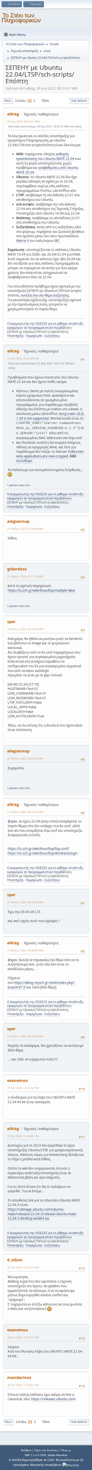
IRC (56, 240)
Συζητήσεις (52, 336)
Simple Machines (58, 1455)
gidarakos (17, 569)
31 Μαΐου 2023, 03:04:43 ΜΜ (25, 758)
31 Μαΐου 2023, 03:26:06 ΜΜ (25, 812)
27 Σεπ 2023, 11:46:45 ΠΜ (23, 1136)
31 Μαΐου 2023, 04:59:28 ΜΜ (25, 1036)
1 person (12, 485)
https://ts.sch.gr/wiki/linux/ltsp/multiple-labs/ (41, 590)
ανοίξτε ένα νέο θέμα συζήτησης (45, 295)
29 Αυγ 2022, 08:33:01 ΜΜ (23, 121)
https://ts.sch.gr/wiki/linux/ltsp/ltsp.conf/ (38, 848)
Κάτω (7, 101)
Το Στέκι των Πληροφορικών (21, 17)
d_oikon (15, 1260)
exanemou (17, 1080)
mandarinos (19, 1377)
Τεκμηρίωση (34, 336)
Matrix (21, 240)
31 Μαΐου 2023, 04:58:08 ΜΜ (25, 950)
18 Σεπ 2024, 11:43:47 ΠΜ (23, 1385)
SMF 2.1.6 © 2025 (35, 1455)
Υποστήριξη (15, 336)
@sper (12, 821)
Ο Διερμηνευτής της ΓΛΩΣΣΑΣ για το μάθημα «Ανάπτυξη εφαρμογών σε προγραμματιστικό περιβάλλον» (45, 325)
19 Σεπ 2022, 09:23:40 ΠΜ (23, 358)
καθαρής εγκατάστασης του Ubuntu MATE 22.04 (45, 156)
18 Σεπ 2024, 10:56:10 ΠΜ (23, 1337)
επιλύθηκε (24, 461)
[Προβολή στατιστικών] (71, 1465)
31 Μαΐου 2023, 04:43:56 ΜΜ (25, 902)
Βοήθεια (26, 1450)
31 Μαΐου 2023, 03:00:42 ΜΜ (25, 629)
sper (11, 621)
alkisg (13, 114)
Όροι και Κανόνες (46, 1450)
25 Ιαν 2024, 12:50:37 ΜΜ (23, 1267)
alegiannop (18, 521)
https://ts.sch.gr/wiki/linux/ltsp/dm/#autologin (43, 853)
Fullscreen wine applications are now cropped (50, 453)
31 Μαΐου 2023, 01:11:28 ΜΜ (25, 576)
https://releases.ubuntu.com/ (53, 1399)
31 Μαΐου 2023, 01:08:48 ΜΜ (25, 529)
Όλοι (45, 100)
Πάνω (8, 1422)
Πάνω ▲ (66, 1450)
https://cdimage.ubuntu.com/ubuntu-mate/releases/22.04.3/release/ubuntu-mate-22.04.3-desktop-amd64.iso (42, 1214)
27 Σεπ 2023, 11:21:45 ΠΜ (23, 1088)
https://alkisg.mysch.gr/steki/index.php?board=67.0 (41, 984)
